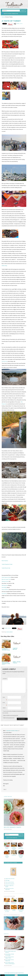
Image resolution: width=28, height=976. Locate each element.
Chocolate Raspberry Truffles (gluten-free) (20, 856)
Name (5, 698)
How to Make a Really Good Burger (9, 954)
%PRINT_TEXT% (19, 23)
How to (6, 933)
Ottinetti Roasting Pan (9, 883)
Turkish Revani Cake (6, 568)
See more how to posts (8, 965)
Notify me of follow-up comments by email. (10, 715)
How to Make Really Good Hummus (10, 952)
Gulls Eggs (7, 880)
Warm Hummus (5, 560)
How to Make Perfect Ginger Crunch (9, 957)
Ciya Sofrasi (4, 593)
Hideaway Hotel (5, 581)
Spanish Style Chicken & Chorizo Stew (7, 856)
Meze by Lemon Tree (6, 579)
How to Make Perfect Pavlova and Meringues (10, 963)
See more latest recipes (8, 829)
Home (3, 17)
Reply (5, 789)
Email (5, 703)
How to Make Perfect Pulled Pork (9, 960)
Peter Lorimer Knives (9, 882)
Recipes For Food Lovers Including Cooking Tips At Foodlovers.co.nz (14, 3)
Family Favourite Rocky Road (20, 848)
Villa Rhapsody (5, 585)
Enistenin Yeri (5, 361)
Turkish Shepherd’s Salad (7, 564)
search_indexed (9, 631)
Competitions (20, 972)
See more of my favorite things (9, 891)
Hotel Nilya (4, 587)
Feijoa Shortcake (14, 855)
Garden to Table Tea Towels (9, 886)
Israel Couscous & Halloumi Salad (13, 848)
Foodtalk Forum (12, 972)
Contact (6, 972)
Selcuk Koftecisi (5, 589)
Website (4, 707)
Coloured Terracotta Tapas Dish (9, 889)
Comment (5, 678)
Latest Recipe (8, 796)
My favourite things (10, 862)
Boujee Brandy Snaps (12, 827)
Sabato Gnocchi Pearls (9, 878)
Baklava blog (4, 265)
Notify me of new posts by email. (8, 717)
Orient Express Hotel (6, 577)
